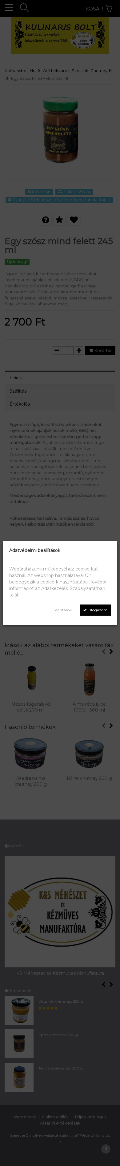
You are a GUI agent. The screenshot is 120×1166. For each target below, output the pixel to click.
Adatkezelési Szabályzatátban (73, 588)
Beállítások (62, 610)
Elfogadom (97, 610)
